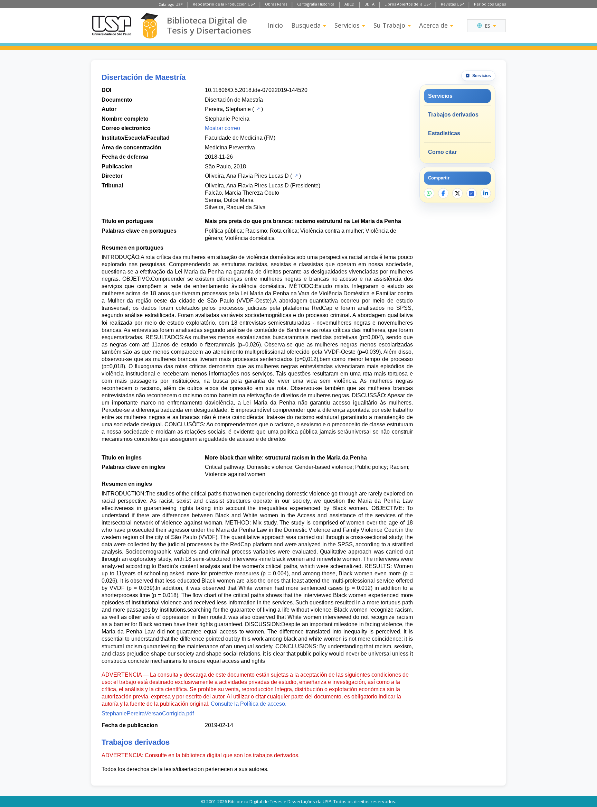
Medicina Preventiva (230, 147)
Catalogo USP (171, 4)
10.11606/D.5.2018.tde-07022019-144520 (256, 90)
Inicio (275, 25)
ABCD (349, 4)
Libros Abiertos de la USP (408, 4)
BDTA (369, 4)
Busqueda (306, 25)
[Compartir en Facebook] (443, 193)
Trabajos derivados (453, 115)
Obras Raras (276, 4)
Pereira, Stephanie (228, 109)
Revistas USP (452, 4)
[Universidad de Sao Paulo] (111, 26)
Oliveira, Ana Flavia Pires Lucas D (247, 176)
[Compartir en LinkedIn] (486, 193)
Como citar (442, 152)
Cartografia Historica (315, 4)
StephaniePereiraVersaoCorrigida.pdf (148, 713)
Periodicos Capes (490, 4)
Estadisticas (444, 133)
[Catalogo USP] (257, 108)
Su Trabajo (389, 25)
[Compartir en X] (457, 193)
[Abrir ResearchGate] (471, 193)
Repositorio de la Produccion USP (224, 4)
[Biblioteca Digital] (149, 26)
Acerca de (433, 25)
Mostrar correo (222, 128)
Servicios (347, 25)
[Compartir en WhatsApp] (429, 193)
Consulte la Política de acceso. (248, 704)
